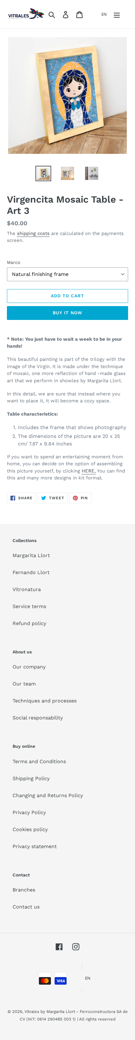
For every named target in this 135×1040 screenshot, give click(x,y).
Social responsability (38, 718)
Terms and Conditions (39, 761)
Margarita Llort (31, 555)
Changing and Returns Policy (48, 795)
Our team (24, 684)
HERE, (89, 471)
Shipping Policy (31, 778)
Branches (24, 890)
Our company (29, 667)
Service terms (29, 606)
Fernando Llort (31, 572)
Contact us (26, 907)
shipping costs (33, 233)
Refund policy (29, 623)
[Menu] (117, 14)
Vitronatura (27, 589)
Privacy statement (35, 846)
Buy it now (67, 312)
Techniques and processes (45, 701)
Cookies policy (30, 829)
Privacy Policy (29, 812)
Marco (13, 262)
